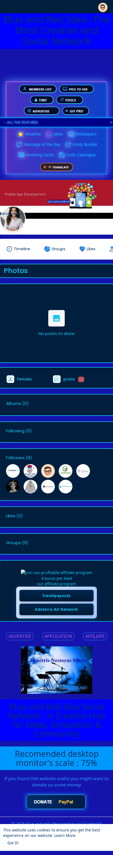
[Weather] (20, 134)
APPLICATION (58, 636)
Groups (13, 543)
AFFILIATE (95, 636)
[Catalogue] (62, 155)
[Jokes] (49, 134)
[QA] (21, 155)
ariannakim (59, 201)
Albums (13, 403)
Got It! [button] (13, 842)
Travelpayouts (56, 595)
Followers (15, 458)
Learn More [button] (64, 835)
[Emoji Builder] (68, 145)
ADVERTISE (20, 636)
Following (15, 431)
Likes (10, 516)
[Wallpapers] (71, 134)
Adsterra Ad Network (56, 609)
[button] (103, 6)
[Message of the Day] (19, 145)
